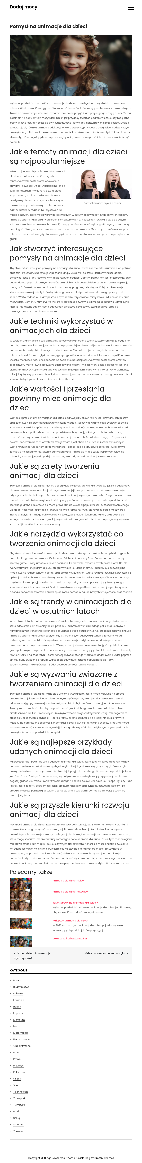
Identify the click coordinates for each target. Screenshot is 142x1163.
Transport (19, 1098)
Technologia (20, 1092)
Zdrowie (18, 1131)
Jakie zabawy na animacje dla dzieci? (75, 902)
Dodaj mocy (23, 7)
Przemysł (18, 1065)
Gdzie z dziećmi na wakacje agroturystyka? (32, 956)
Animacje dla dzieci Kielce (68, 880)
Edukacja (18, 1000)
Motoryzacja (20, 1033)
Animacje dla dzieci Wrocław (70, 938)
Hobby (17, 1006)
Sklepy (17, 1078)
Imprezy (18, 1013)
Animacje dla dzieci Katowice (70, 891)
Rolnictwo (19, 1072)
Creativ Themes (104, 1158)
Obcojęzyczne (22, 1046)
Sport (16, 1085)
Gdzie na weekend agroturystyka (105, 953)
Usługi (16, 1118)
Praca (16, 1052)
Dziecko (18, 993)
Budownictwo (21, 987)
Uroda (16, 1111)
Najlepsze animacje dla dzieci (70, 920)
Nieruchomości (22, 1039)
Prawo (17, 1059)
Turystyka (19, 1105)
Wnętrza (18, 1124)
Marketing (19, 1019)
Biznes (17, 980)
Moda (16, 1026)
